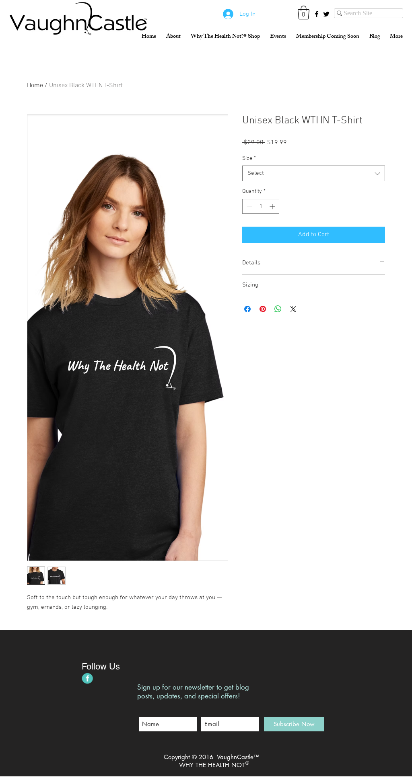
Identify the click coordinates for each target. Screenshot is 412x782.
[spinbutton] (260, 206)
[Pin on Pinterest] (263, 309)
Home (35, 86)
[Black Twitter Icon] (326, 14)
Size (249, 158)
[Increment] (273, 206)
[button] (303, 13)
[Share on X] (293, 309)
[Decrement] (248, 206)
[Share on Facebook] (247, 309)
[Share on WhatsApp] (278, 309)
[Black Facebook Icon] (317, 14)
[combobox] (313, 173)
